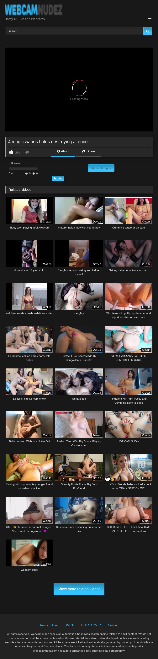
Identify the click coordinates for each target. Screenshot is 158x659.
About (65, 151)
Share (90, 151)
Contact (113, 625)
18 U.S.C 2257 (91, 625)
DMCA (69, 625)
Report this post (101, 168)
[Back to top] (146, 647)
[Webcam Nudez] (79, 10)
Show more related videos (79, 589)
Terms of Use (49, 625)
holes (60, 178)
